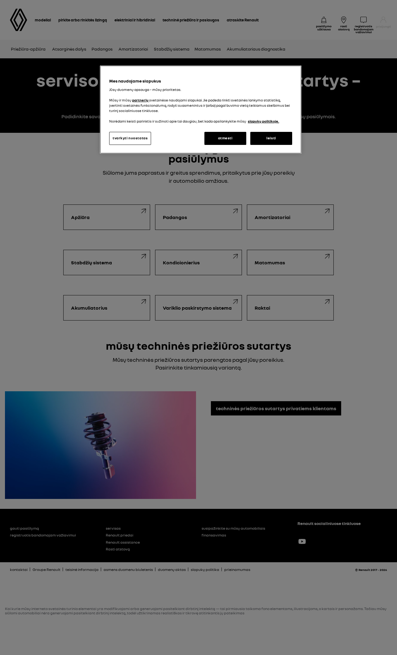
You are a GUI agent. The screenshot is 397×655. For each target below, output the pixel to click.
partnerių (140, 100)
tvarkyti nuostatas (130, 138)
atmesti (225, 138)
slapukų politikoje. (263, 121)
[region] (200, 109)
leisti (271, 138)
